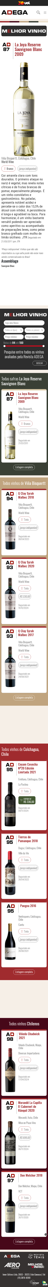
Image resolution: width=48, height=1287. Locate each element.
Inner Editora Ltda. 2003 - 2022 (16, 1274)
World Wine (7, 161)
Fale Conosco (36, 1274)
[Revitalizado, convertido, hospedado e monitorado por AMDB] (44, 1282)
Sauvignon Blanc (7, 266)
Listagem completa (24, 467)
